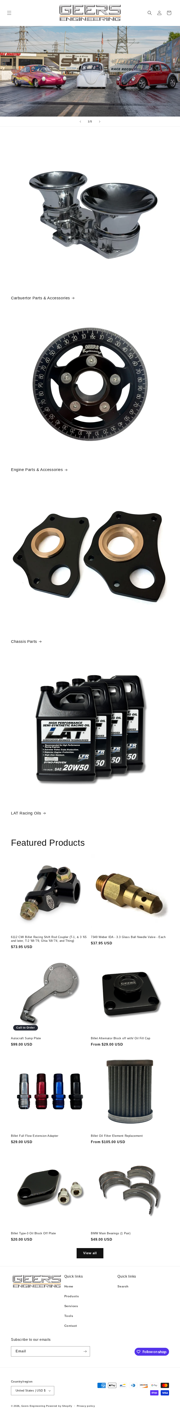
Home (68, 1286)
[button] (9, 13)
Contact (70, 1325)
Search (123, 1286)
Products (71, 1296)
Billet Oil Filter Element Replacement (117, 1135)
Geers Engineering (33, 1406)
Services (71, 1306)
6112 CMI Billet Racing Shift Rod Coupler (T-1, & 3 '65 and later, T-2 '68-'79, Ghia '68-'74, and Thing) (48, 938)
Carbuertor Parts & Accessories (40, 298)
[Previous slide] (80, 121)
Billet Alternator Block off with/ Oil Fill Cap (120, 1038)
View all (90, 1253)
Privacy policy (86, 1406)
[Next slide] (99, 121)
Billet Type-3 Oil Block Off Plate (33, 1233)
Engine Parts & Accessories (37, 469)
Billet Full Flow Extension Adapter (34, 1135)
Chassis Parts (24, 641)
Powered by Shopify (59, 1406)
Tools (68, 1316)
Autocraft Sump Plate (26, 1038)
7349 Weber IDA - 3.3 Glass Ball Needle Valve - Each (128, 937)
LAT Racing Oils (26, 813)
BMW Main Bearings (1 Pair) (111, 1233)
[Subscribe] (85, 1351)
